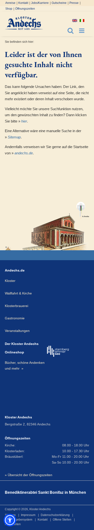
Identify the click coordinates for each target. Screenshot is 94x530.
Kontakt (23, 3)
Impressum (28, 515)
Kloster (10, 281)
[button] (10, 520)
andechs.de (23, 153)
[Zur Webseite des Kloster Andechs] (9, 248)
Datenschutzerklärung (55, 515)
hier (24, 121)
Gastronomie (15, 318)
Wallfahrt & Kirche (18, 293)
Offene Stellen (62, 519)
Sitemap (14, 137)
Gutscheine (59, 3)
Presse (74, 3)
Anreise (10, 3)
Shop (8, 8)
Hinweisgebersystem (18, 519)
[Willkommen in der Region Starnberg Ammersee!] (58, 351)
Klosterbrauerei (16, 306)
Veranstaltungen (17, 331)
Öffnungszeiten (25, 8)
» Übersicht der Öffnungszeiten (28, 475)
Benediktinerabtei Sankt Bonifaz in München (45, 492)
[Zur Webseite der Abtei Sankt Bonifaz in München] (55, 223)
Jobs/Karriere (40, 3)
